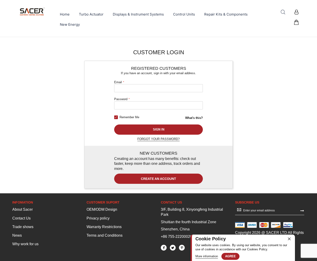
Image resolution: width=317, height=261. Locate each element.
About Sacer (22, 209)
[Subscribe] (302, 210)
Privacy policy (98, 218)
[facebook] (164, 248)
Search (283, 12)
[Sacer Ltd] (32, 11)
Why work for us (25, 244)
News (17, 235)
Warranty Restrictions (104, 227)
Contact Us (21, 218)
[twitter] (173, 248)
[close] (289, 238)
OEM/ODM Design (102, 209)
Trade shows (22, 227)
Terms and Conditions (105, 235)
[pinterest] (182, 248)
